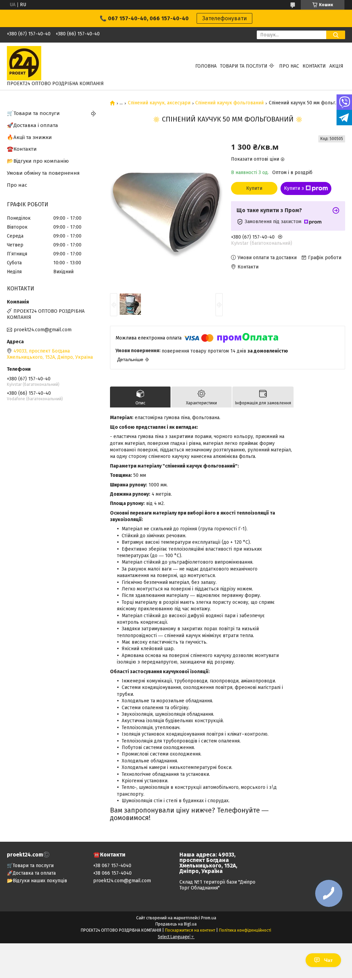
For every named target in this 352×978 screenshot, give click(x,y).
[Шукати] (335, 35)
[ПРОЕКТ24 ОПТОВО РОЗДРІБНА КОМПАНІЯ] (24, 63)
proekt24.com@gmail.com (43, 330)
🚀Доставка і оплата (32, 125)
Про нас (289, 66)
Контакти (314, 66)
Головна (206, 66)
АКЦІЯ (336, 66)
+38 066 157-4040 (112, 873)
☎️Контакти (22, 149)
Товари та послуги (243, 66)
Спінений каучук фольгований (229, 103)
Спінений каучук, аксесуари (159, 103)
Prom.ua (208, 918)
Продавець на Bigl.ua (176, 924)
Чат (328, 960)
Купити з (294, 188)
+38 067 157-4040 (112, 865)
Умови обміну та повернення (43, 173)
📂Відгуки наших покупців (37, 881)
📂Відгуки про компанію (38, 161)
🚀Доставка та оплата (31, 873)
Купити (254, 188)
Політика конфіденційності (245, 930)
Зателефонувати (224, 18)
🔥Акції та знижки (29, 137)
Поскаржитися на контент (190, 930)
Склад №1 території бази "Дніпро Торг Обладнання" (217, 885)
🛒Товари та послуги (33, 113)
